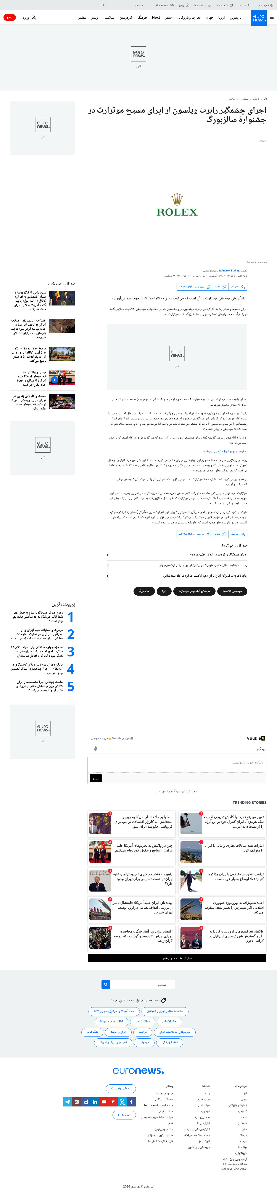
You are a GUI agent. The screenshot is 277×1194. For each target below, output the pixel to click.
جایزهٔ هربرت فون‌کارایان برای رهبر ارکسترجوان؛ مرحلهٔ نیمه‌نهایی (205, 576)
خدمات (205, 1086)
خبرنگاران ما (240, 1153)
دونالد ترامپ (142, 1021)
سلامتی (108, 17)
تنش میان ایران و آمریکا (113, 1042)
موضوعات (241, 1086)
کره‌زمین (125, 17)
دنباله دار (244, 99)
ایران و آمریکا (118, 1032)
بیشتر (169, 1086)
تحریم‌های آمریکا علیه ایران (174, 1032)
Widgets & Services (197, 1135)
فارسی (265, 5)
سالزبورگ (144, 591)
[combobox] (125, 5)
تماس (170, 1123)
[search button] (103, 5)
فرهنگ (142, 17)
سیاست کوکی (165, 1111)
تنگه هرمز (92, 1032)
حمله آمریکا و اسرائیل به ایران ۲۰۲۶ (114, 1011)
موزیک (232, 99)
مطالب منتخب (61, 284)
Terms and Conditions (158, 1105)
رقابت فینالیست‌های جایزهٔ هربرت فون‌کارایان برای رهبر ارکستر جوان (203, 565)
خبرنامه (126, 1115)
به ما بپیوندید (202, 1117)
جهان (209, 17)
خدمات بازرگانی (164, 1099)
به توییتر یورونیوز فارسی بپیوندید (224, 452)
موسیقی (144, 1042)
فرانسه (143, 1032)
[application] (177, 207)
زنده (9, 17)
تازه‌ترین (236, 17)
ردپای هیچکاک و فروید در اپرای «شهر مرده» (218, 555)
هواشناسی (204, 1105)
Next (156, 17)
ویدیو (94, 17)
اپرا (164, 591)
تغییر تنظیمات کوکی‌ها (160, 1141)
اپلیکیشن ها (203, 1123)
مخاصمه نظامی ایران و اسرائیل (165, 1011)
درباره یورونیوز (164, 1093)
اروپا (221, 17)
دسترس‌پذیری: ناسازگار (160, 1135)
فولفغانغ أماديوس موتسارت (194, 591)
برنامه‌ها (242, 1147)
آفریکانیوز (204, 1141)
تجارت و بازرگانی (189, 17)
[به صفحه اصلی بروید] (259, 18)
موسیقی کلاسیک (232, 591)
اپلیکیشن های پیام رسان (197, 1129)
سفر (168, 17)
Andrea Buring (230, 271)
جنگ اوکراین (169, 1021)
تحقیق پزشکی (170, 1042)
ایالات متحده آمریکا (111, 1021)
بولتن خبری (203, 1099)
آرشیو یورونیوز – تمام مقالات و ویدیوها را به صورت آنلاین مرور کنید (234, 1164)
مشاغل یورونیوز (164, 1129)
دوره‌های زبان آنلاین (199, 1147)
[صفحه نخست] (265, 99)
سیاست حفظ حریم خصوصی (157, 1117)
